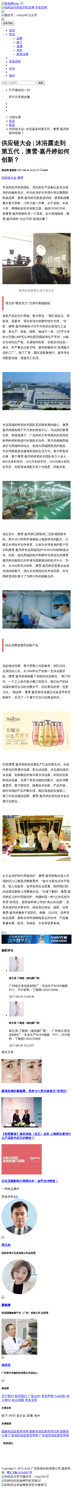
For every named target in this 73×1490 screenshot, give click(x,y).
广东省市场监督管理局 (54, 1435)
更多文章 (31, 1400)
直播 (19, 46)
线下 (19, 42)
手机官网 (40, 7)
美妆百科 (15, 61)
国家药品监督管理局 (14, 1431)
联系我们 (21, 1396)
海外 (12, 75)
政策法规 (22, 54)
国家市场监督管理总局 (44, 1431)
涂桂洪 (5, 1365)
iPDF (12, 68)
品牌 (19, 38)
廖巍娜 (5, 1305)
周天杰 (5, 1245)
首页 (12, 30)
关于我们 (7, 1396)
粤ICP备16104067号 (19, 1472)
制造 (12, 125)
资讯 (12, 34)
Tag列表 (60, 1396)
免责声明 (47, 1396)
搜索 (40, 82)
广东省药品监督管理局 (23, 1435)
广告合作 (34, 1396)
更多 (15, 1196)
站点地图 (18, 1400)
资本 (19, 50)
